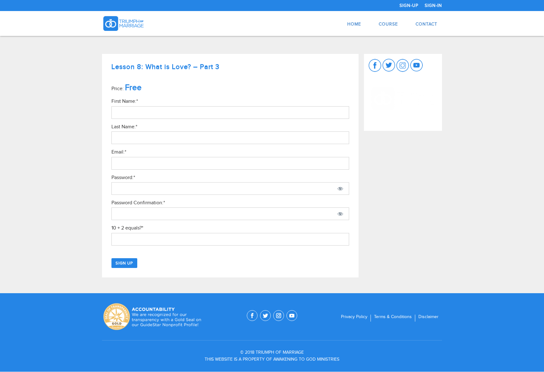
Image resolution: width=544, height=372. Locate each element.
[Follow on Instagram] (278, 315)
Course (388, 24)
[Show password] (340, 188)
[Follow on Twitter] (265, 315)
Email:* (118, 152)
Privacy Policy (354, 317)
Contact (426, 24)
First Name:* (124, 101)
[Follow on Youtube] (291, 315)
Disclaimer (428, 317)
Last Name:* (124, 127)
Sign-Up (409, 5)
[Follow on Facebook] (252, 315)
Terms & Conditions (393, 317)
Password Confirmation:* (138, 203)
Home (354, 24)
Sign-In (433, 5)
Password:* (123, 177)
